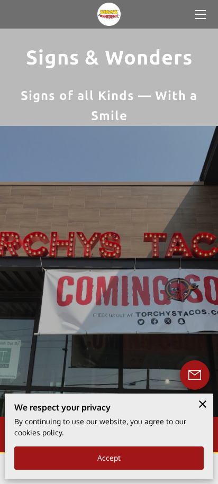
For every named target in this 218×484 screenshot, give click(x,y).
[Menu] (199, 14)
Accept (109, 457)
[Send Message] (195, 375)
